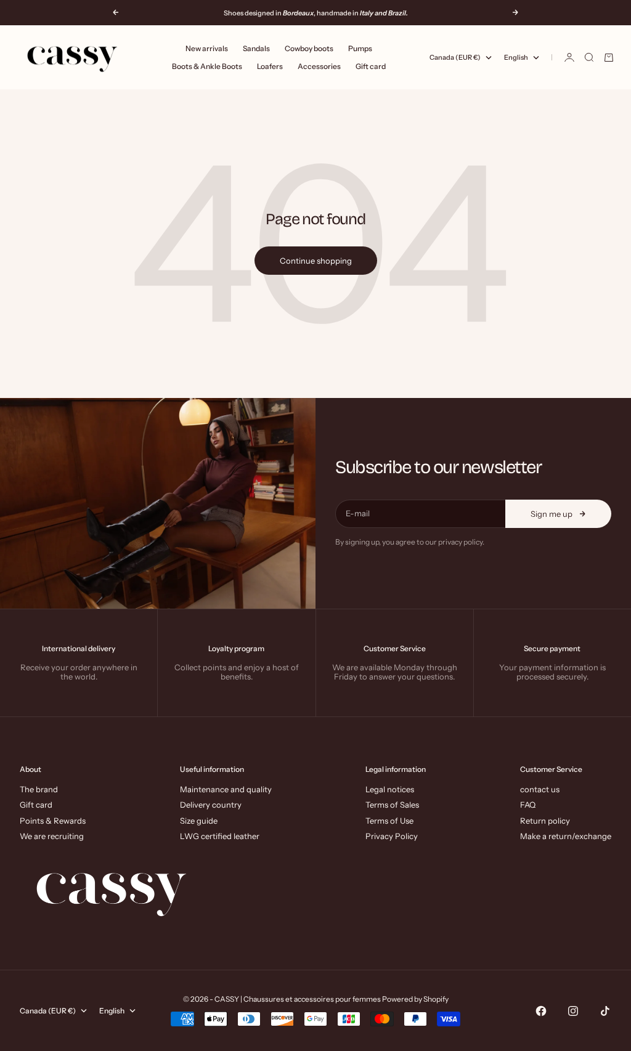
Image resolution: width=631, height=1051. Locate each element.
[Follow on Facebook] (541, 1011)
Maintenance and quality (226, 789)
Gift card (371, 66)
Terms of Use (389, 821)
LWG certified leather (219, 836)
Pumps (360, 48)
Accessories (319, 66)
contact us (540, 789)
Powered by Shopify (415, 999)
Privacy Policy (391, 836)
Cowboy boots (309, 48)
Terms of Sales (392, 805)
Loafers (270, 66)
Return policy (545, 821)
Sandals (256, 48)
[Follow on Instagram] (573, 1011)
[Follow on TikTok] (605, 1011)
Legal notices (389, 789)
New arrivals (206, 48)
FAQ (527, 805)
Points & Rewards (53, 821)
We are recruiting (52, 836)
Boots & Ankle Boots (207, 66)
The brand (39, 789)
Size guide (199, 821)
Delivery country (211, 805)
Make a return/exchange (565, 836)
